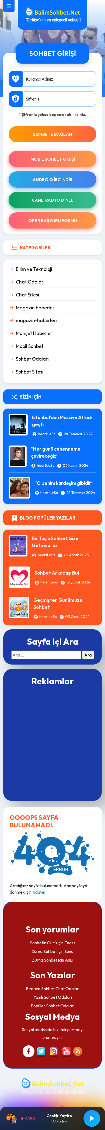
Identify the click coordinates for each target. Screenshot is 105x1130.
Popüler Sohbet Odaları (52, 1005)
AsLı (69, 960)
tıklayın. (39, 892)
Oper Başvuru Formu (52, 220)
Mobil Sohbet (29, 346)
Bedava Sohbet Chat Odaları (52, 988)
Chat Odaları (30, 282)
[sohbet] (52, 14)
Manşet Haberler (34, 333)
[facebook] (28, 1050)
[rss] (77, 1050)
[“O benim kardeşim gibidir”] (19, 487)
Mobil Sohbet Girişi (52, 159)
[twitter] (41, 1050)
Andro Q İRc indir (52, 179)
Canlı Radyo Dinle (53, 200)
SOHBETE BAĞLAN (52, 134)
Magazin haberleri (35, 308)
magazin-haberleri (36, 320)
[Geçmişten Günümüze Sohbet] (19, 607)
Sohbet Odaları (32, 359)
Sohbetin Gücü (43, 942)
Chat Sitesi (27, 295)
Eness (69, 942)
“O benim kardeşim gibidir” (63, 483)
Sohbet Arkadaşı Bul (56, 573)
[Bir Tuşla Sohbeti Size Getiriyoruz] (18, 545)
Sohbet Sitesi (29, 372)
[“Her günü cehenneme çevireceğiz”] (18, 455)
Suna (69, 951)
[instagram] (54, 1050)
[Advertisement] (52, 742)
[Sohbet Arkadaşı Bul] (19, 576)
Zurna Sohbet (44, 951)
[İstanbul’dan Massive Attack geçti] (18, 424)
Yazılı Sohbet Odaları (52, 997)
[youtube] (66, 1050)
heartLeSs (46, 433)
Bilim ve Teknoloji (34, 269)
